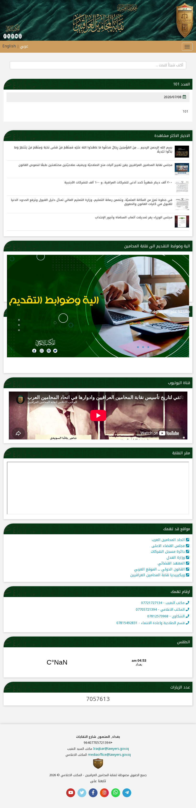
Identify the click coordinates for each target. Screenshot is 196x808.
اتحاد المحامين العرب (169, 539)
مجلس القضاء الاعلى (169, 545)
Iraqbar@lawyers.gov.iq (111, 748)
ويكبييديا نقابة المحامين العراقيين (158, 575)
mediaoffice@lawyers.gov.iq (109, 755)
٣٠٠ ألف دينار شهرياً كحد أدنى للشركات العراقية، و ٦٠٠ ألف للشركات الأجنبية (118, 183)
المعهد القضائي (172, 563)
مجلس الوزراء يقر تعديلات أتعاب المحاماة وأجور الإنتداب (133, 218)
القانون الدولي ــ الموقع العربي (160, 569)
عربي (24, 46)
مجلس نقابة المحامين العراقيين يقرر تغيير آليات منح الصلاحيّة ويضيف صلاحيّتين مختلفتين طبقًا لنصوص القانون (95, 165)
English (9, 46)
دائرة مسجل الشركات (168, 551)
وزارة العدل (176, 557)
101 (185, 111)
